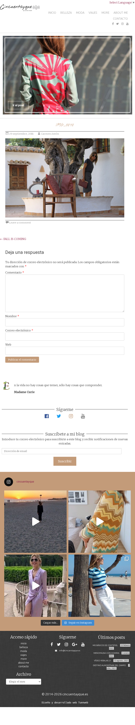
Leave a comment (20, 222)
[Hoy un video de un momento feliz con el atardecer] (35, 521)
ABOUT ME (121, 12)
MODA (80, 12)
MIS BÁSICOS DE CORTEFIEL (105, 645)
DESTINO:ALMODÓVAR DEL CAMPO (109, 665)
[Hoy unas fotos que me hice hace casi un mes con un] (99, 586)
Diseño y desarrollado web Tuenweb (65, 702)
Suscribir (65, 461)
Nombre (12, 316)
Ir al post (18, 105)
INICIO (52, 12)
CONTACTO (120, 18)
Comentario (14, 272)
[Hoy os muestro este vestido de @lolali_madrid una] (35, 586)
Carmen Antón (50, 133)
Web (8, 344)
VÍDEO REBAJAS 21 (102, 661)
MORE (105, 12)
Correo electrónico (19, 330)
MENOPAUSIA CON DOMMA (106, 653)
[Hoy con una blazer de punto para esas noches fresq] (99, 521)
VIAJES (93, 12)
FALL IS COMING (13, 239)
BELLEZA (66, 12)
